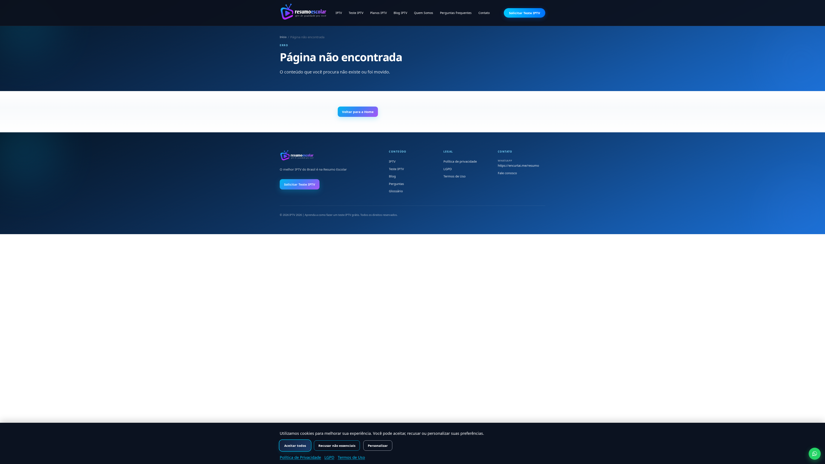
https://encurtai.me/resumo (518, 165)
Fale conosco (507, 173)
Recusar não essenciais (336, 445)
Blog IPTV (400, 13)
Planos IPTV (378, 13)
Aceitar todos (295, 445)
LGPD (447, 169)
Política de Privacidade (300, 457)
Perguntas (396, 184)
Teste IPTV (356, 13)
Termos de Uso (454, 176)
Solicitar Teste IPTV (524, 13)
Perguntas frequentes (456, 13)
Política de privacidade (460, 161)
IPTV (339, 13)
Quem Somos (423, 13)
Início (283, 37)
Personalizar (378, 445)
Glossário (396, 191)
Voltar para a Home (358, 112)
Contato (484, 13)
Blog (392, 176)
